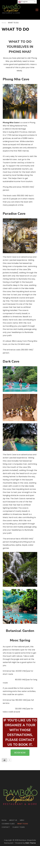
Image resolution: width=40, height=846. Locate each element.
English (24, 2)
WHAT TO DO (22, 824)
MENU (22, 820)
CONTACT (6, 827)
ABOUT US (13, 820)
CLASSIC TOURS (18, 827)
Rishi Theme (31, 843)
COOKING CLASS (8, 824)
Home (4, 820)
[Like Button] (4, 760)
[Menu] (37, 10)
